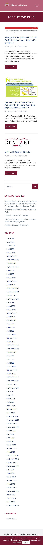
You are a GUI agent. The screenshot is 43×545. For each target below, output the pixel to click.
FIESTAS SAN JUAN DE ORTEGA (17, 225)
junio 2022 (10, 359)
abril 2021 (10, 402)
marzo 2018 (11, 498)
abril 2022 (10, 363)
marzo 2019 (11, 477)
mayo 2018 (11, 495)
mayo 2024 (11, 306)
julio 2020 (10, 434)
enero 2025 (11, 285)
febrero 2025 (11, 281)
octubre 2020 (12, 423)
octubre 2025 (12, 263)
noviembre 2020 (13, 420)
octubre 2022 (12, 352)
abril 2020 (10, 441)
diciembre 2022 (12, 345)
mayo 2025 (11, 270)
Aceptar (26, 542)
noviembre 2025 (13, 260)
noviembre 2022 (13, 349)
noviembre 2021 (13, 381)
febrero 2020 (11, 448)
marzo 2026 (11, 253)
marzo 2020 (11, 445)
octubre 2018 (12, 487)
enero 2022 (11, 374)
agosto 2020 (11, 431)
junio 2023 (10, 324)
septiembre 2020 (13, 427)
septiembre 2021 (13, 388)
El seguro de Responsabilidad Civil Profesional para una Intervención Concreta (21, 40)
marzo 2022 (11, 366)
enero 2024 (11, 317)
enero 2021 (11, 413)
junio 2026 (10, 242)
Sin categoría (22, 46)
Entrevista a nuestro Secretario (16, 216)
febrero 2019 (11, 480)
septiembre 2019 (13, 466)
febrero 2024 (11, 313)
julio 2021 (10, 391)
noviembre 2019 (13, 459)
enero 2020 (11, 452)
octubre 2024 (12, 295)
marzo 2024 (11, 310)
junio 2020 (10, 438)
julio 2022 (10, 356)
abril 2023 (10, 331)
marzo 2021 (11, 406)
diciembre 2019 (12, 455)
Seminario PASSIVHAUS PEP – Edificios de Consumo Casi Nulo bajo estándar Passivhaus (20, 105)
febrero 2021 (11, 409)
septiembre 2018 (13, 491)
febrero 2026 (11, 256)
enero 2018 (11, 502)
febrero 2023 (11, 338)
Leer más (11, 66)
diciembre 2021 (12, 377)
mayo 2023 (11, 327)
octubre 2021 (12, 384)
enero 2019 (11, 484)
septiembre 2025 (13, 267)
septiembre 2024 (13, 299)
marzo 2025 (11, 278)
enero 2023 (11, 342)
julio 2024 (10, 302)
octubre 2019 (12, 463)
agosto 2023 (11, 320)
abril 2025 (10, 274)
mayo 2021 (11, 399)
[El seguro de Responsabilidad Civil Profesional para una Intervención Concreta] (21, 30)
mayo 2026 (11, 245)
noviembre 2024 (13, 292)
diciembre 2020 (12, 416)
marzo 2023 (11, 334)
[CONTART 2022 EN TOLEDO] (18, 142)
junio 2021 (10, 395)
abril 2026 (10, 249)
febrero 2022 (11, 370)
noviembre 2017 (13, 505)
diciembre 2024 (12, 288)
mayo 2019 (11, 473)
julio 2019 (10, 470)
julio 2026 (10, 238)
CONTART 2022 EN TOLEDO (17, 152)
